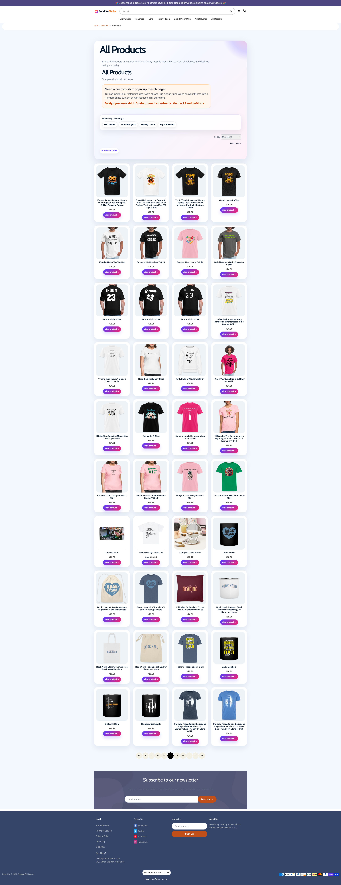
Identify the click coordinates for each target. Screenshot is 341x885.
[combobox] (173, 11)
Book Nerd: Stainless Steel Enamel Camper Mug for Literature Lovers (229, 609)
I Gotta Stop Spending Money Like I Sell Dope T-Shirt (112, 437)
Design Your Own (182, 19)
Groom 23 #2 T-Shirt (151, 319)
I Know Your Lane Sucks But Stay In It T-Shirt (229, 380)
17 (195, 755)
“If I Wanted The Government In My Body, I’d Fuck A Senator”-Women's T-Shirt (229, 438)
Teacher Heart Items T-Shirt (190, 262)
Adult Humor (201, 19)
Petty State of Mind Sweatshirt (190, 379)
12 (177, 755)
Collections (105, 25)
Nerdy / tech (148, 124)
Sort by (217, 137)
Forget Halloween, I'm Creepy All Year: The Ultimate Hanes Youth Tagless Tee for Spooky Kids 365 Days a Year (151, 204)
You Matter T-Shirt (151, 436)
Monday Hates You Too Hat (112, 262)
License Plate (112, 552)
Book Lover (229, 552)
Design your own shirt (119, 103)
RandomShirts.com (26, 874)
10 (164, 755)
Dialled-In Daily (112, 724)
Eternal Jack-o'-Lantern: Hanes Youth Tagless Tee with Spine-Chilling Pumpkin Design (112, 202)
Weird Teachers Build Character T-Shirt (229, 263)
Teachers (139, 19)
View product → (112, 215)
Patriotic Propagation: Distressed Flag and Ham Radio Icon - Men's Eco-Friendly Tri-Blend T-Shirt (229, 726)
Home (96, 25)
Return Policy (102, 825)
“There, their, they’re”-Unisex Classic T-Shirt (112, 380)
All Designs (216, 19)
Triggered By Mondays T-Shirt (151, 262)
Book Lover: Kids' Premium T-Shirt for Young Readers (151, 608)
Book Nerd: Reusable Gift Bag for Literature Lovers (151, 668)
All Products (116, 25)
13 (183, 755)
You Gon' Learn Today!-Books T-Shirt (112, 496)
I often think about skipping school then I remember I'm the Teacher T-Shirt (229, 321)
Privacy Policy (102, 836)
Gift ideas (109, 124)
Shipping (100, 847)
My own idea (167, 124)
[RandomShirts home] (105, 11)
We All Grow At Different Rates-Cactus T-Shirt (151, 496)
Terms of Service (104, 831)
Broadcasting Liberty (151, 724)
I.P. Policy (100, 841)
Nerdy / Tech (164, 19)
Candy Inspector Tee (229, 200)
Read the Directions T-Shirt (151, 379)
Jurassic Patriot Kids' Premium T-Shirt (229, 496)
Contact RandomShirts (188, 103)
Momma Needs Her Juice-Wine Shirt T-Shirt (190, 437)
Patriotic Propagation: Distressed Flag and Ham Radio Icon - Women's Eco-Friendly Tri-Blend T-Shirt (190, 728)
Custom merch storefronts (153, 103)
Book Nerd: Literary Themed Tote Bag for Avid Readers (112, 668)
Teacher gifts (128, 124)
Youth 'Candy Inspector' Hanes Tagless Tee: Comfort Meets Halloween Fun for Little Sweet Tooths (189, 204)
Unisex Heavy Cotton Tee (151, 552)
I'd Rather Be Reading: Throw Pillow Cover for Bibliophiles (190, 608)
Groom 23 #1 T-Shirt (190, 319)
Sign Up (205, 799)
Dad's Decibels (229, 667)
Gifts (151, 19)
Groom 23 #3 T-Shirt (111, 319)
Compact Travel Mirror (190, 552)
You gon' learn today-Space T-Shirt (190, 496)
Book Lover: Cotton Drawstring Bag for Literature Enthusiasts (112, 608)
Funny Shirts (125, 19)
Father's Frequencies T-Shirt (189, 667)
